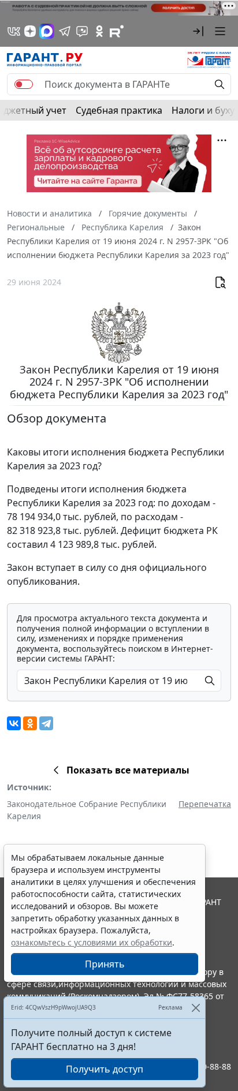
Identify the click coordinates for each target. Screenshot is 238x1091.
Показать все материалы (127, 770)
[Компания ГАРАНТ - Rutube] (117, 31)
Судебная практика (119, 110)
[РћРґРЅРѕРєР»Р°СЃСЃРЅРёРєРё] (30, 723)
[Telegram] (46, 723)
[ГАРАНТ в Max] (46, 31)
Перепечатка (204, 803)
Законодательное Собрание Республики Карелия (86, 809)
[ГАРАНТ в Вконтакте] (14, 31)
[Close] (195, 1008)
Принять (105, 964)
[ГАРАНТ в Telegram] (65, 31)
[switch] (23, 84)
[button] (198, 31)
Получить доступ (104, 1069)
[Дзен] (30, 31)
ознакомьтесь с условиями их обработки (91, 942)
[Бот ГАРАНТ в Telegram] (82, 31)
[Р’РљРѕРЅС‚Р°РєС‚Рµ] (14, 723)
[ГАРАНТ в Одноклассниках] (99, 31)
